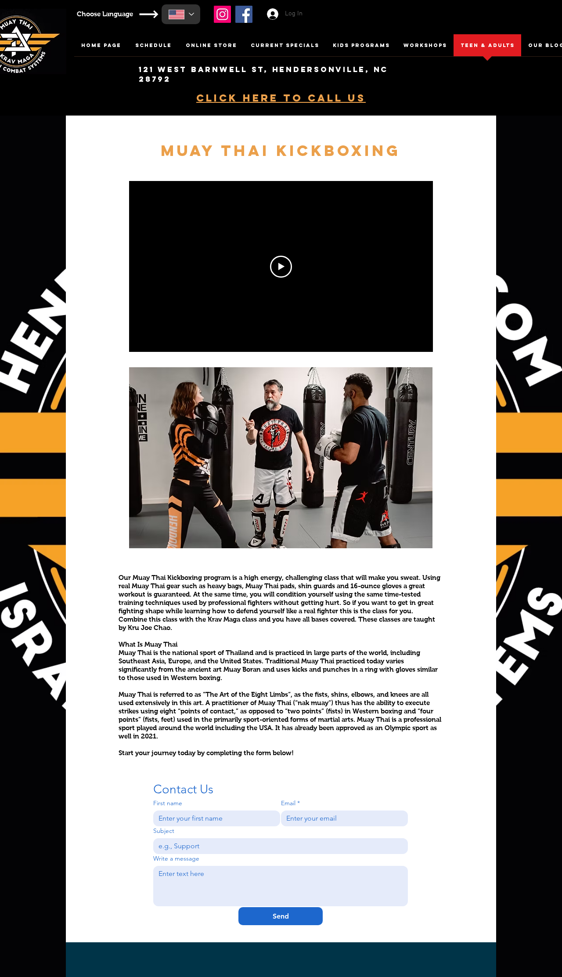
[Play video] (281, 267)
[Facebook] (243, 14)
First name (167, 803)
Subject (163, 831)
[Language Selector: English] (181, 14)
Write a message (176, 858)
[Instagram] (222, 14)
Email (290, 803)
